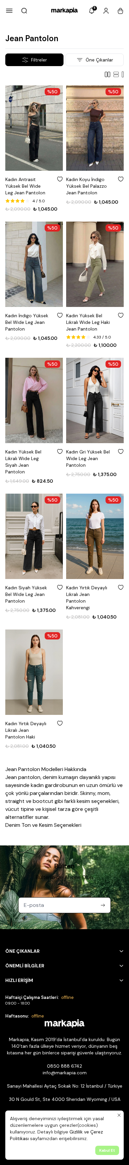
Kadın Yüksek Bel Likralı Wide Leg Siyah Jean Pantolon (23, 462)
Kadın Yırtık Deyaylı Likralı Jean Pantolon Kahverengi (86, 598)
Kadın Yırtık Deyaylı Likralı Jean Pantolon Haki (25, 730)
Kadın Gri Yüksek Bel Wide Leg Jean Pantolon (88, 458)
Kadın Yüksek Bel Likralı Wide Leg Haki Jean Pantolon (88, 322)
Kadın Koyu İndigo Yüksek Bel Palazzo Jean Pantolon (86, 186)
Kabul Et (107, 1150)
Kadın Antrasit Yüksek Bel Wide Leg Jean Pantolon (25, 186)
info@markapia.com (65, 1073)
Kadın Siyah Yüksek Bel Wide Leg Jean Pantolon (26, 594)
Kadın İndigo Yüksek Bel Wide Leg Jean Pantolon (26, 322)
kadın (37, 785)
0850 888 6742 (64, 1066)
